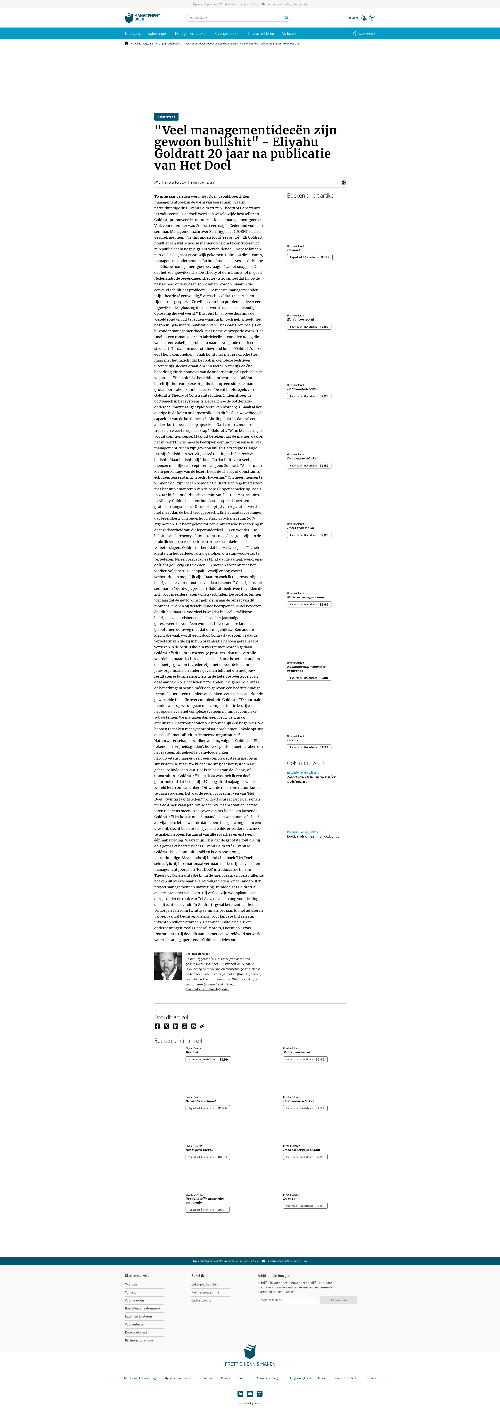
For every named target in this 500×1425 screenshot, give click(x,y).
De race (293, 740)
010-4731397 (366, 33)
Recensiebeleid (136, 1332)
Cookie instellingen (269, 1378)
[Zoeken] (286, 18)
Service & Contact (345, 1378)
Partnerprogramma (139, 1340)
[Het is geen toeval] (300, 290)
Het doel (293, 250)
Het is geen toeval (300, 320)
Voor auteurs (134, 1324)
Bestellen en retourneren (143, 1308)
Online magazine (143, 43)
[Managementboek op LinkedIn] (240, 1394)
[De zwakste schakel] (300, 359)
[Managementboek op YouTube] (250, 1394)
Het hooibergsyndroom (305, 597)
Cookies (243, 1378)
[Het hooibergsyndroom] (300, 568)
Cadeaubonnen (202, 1300)
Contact (130, 1292)
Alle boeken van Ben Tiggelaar (207, 989)
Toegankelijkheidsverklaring (307, 1378)
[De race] (300, 710)
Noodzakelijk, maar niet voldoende (306, 669)
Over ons (131, 1284)
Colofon (207, 1378)
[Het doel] (300, 220)
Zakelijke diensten (204, 1284)
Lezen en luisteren (138, 1316)
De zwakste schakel (302, 389)
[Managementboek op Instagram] (259, 1394)
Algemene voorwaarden (179, 1378)
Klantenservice (137, 1276)
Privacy (225, 1378)
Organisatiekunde (169, 43)
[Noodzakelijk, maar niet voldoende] (300, 637)
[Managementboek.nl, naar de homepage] (142, 22)
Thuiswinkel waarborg (142, 1378)
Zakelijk (197, 1276)
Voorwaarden (134, 1300)
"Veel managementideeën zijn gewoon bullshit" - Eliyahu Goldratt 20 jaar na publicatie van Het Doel (242, 43)
